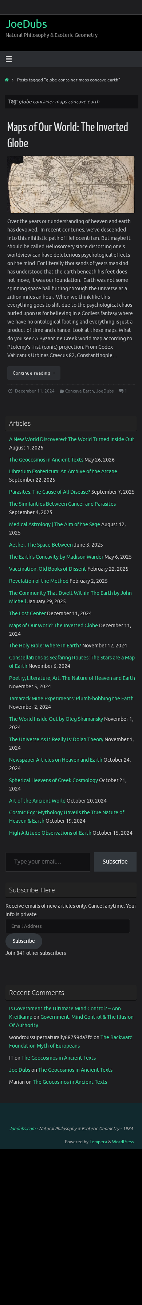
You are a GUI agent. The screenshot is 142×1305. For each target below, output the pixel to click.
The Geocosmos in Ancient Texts (46, 460)
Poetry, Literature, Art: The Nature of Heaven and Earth (72, 678)
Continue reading (31, 373)
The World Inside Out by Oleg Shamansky (56, 719)
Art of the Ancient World (37, 801)
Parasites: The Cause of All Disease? (49, 492)
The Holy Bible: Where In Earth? (45, 646)
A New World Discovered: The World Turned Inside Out (71, 439)
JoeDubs (26, 24)
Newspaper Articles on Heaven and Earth (55, 760)
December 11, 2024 (35, 391)
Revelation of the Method (38, 581)
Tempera (98, 1142)
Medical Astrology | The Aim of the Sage (54, 524)
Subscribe (115, 861)
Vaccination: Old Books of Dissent (47, 569)
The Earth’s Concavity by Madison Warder (56, 557)
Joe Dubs (19, 1070)
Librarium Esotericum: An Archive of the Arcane (63, 471)
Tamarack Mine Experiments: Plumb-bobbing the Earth (71, 699)
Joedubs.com (22, 1129)
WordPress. (123, 1142)
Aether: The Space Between (41, 545)
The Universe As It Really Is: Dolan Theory (56, 739)
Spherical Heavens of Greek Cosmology (53, 780)
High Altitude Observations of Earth (50, 833)
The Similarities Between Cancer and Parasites (62, 504)
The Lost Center (27, 614)
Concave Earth (79, 391)
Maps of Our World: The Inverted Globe (53, 626)
